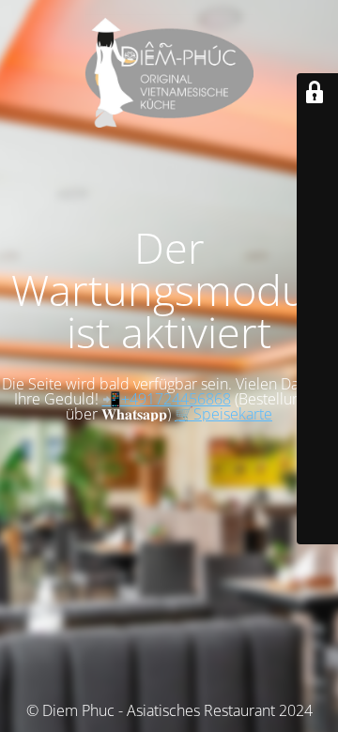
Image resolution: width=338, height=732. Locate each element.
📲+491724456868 (166, 399)
